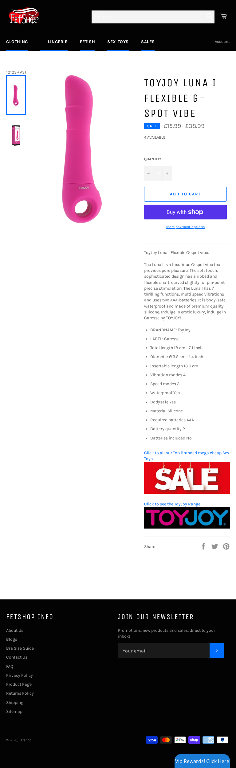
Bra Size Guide (20, 648)
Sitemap (14, 711)
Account (222, 41)
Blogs (11, 639)
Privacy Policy (19, 675)
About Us (14, 630)
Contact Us (16, 657)
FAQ (9, 666)
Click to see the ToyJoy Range (172, 504)
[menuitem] (17, 41)
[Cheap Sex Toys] (187, 492)
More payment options (185, 227)
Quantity (152, 159)
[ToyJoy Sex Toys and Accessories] (187, 527)
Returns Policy (20, 693)
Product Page (19, 684)
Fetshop (25, 740)
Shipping (14, 702)
